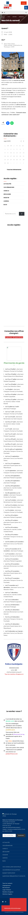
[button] (26, 7)
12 (17, 153)
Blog (5, 204)
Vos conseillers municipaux (12, 867)
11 (14, 153)
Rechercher (21, 835)
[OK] (21, 214)
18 (14, 156)
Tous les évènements (14, 169)
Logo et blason (7, 890)
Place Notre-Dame (9, 44)
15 (5, 156)
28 (23, 159)
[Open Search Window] (26, 12)
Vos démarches (9, 187)
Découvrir (7, 194)
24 (11, 159)
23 (8, 159)
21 (23, 156)
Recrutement (6, 887)
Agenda (6, 201)
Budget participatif (9, 873)
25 (14, 159)
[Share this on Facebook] (8, 123)
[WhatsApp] (12, 123)
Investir (6, 197)
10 (11, 153)
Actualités (7, 184)
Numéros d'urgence (8, 892)
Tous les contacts (7, 883)
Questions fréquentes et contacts (14, 876)
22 (5, 159)
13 (20, 153)
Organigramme (7, 885)
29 (5, 163)
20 (20, 156)
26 (17, 159)
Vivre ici (6, 191)
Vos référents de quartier (11, 870)
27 (20, 159)
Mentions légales (7, 894)
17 (11, 156)
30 (8, 163)
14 (23, 153)
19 (17, 156)
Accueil (3, 16)
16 (8, 156)
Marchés (15, 16)
